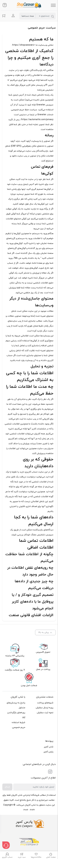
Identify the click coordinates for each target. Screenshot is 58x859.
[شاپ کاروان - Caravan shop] (29, 5)
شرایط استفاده (18, 722)
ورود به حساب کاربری (13, 16)
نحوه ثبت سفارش (45, 712)
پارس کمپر (48, 751)
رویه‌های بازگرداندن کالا (16, 715)
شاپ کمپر (48, 746)
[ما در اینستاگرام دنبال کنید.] (50, 772)
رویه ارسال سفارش (44, 707)
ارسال (7, 786)
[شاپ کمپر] (29, 842)
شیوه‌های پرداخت (45, 702)
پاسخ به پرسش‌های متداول (16, 705)
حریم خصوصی (18, 727)
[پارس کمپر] (29, 824)
